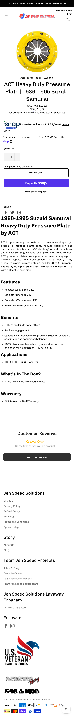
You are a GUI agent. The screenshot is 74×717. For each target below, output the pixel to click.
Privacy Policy (12, 506)
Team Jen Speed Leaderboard (21, 583)
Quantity (9, 148)
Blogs (7, 550)
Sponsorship (11, 527)
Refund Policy (12, 511)
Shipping (9, 516)
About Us (9, 545)
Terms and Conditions (16, 521)
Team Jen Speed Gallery (18, 578)
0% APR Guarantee (15, 607)
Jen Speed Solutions (21, 699)
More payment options (36, 191)
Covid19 (8, 500)
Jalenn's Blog (11, 568)
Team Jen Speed (13, 573)
